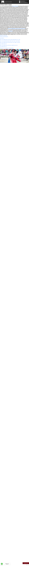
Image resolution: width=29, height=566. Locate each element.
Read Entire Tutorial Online (3, 35)
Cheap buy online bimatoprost (4, 36)
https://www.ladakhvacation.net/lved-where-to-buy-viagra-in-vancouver (10, 42)
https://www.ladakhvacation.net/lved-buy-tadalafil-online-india (8, 45)
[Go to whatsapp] (2, 564)
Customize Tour (26, 563)
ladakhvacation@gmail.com (24, 2)
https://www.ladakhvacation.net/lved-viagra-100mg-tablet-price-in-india (10, 39)
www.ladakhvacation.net (3, 43)
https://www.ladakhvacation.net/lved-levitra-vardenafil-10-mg (16, 28)
